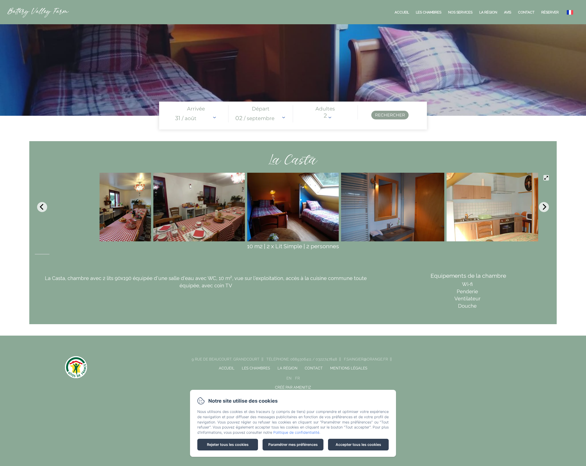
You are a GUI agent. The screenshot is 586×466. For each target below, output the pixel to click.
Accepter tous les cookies (358, 444)
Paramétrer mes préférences (293, 444)
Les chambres (428, 12)
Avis (507, 12)
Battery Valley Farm (37, 12)
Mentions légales (348, 368)
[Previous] (42, 207)
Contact (526, 12)
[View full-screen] (546, 177)
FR (297, 378)
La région (488, 12)
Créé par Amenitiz (293, 387)
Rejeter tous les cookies (228, 444)
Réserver (550, 12)
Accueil (402, 12)
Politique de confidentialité (296, 432)
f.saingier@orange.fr (366, 359)
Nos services (460, 12)
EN (288, 378)
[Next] (544, 207)
